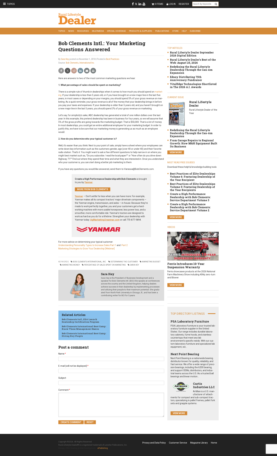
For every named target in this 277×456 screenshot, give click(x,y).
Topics (11, 4)
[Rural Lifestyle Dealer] (176, 113)
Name (62, 353)
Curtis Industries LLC (204, 385)
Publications (162, 31)
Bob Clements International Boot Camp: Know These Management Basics (84, 327)
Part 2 (124, 245)
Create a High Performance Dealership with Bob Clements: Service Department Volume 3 (190, 197)
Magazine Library (199, 442)
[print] (93, 70)
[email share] (87, 70)
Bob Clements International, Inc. (89, 262)
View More (176, 152)
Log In (172, 4)
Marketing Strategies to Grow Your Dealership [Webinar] (86, 248)
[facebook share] (61, 70)
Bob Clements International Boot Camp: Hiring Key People (84, 334)
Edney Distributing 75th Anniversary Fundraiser (186, 78)
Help (184, 31)
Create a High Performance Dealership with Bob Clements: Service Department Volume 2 (190, 207)
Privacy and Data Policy (154, 442)
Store (175, 31)
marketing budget (151, 262)
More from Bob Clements (92, 189)
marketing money (71, 265)
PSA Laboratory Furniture (190, 321)
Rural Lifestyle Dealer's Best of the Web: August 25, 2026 (193, 61)
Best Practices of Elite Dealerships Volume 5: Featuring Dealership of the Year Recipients (192, 187)
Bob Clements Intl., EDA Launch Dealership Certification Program (80, 320)
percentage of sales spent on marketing (105, 265)
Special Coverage (116, 31)
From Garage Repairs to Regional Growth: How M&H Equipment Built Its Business (193, 143)
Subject (62, 378)
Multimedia (98, 31)
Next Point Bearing (185, 354)
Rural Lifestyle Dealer (200, 103)
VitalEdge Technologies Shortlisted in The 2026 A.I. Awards (193, 85)
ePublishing (102, 448)
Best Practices (112, 59)
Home (214, 442)
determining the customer (124, 262)
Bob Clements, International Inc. (80, 62)
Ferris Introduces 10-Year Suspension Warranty (185, 265)
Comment (64, 390)
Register (184, 4)
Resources (83, 31)
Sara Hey (65, 59)
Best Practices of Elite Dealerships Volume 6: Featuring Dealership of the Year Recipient (192, 176)
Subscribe (195, 31)
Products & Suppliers (140, 31)
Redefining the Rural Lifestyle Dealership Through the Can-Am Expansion (191, 69)
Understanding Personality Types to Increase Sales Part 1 (87, 245)
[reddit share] (74, 70)
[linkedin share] (80, 70)
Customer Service (178, 442)
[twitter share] (67, 70)
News (71, 31)
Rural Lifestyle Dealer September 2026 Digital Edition (192, 54)
